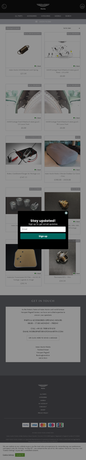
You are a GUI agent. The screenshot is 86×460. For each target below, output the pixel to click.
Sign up (43, 236)
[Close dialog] (66, 213)
